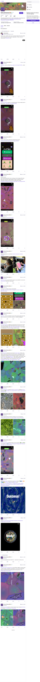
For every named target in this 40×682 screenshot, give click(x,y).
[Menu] (24, 13)
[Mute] (4, 94)
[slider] (7, 92)
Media (5, 25)
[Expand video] (10, 94)
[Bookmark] (18, 59)
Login (33, 22)
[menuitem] (7, 81)
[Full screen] (12, 94)
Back (3, 1)
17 (1, 16)
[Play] (2, 94)
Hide (23, 40)
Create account (33, 20)
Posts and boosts (4, 28)
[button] (7, 81)
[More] (24, 59)
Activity (2, 25)
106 (6, 16)
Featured (8, 25)
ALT (11, 408)
